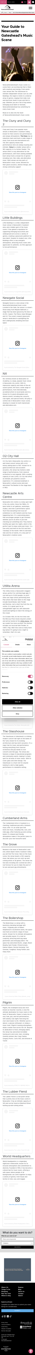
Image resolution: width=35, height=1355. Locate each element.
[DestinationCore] (5, 1349)
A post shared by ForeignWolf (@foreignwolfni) (17, 291)
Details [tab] (17, 644)
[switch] (30, 682)
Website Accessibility (6, 1328)
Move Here (11, 2)
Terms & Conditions (5, 1324)
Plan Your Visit (6, 1294)
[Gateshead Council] (26, 1327)
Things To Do (5, 1289)
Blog (10, 12)
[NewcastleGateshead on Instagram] (5, 1316)
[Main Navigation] (30, 8)
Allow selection (17, 708)
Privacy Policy (4, 1322)
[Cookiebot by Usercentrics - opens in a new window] (25, 639)
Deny (17, 714)
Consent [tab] (6, 644)
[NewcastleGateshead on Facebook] (2, 1316)
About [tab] (29, 644)
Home (5, 12)
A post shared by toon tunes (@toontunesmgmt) (18, 211)
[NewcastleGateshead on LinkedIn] (8, 1316)
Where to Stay (6, 1296)
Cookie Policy (4, 1326)
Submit (17, 1310)
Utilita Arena (24, 621)
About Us (21, 1291)
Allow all (17, 702)
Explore (20, 1287)
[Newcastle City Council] (26, 1322)
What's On (4, 1287)
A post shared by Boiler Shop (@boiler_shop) (17, 996)
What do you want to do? (9, 1236)
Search (20, 1296)
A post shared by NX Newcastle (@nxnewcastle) (18, 450)
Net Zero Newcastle (6, 1330)
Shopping (4, 1291)
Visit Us (3, 2)
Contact (20, 1294)
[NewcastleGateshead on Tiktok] (11, 1316)
